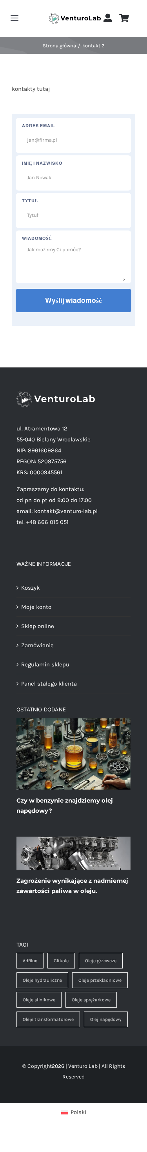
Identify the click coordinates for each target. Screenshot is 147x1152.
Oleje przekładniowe (100, 980)
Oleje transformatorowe (48, 1019)
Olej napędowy (106, 1019)
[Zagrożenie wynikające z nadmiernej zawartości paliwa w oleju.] (73, 853)
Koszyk (30, 587)
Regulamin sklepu (45, 664)
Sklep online (37, 626)
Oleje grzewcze (100, 960)
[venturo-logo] (75, 15)
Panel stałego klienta (49, 683)
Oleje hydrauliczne (42, 980)
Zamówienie (37, 645)
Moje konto (36, 606)
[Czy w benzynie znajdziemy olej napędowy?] (73, 754)
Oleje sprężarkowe (91, 1000)
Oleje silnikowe (39, 1000)
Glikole (61, 960)
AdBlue (30, 960)
